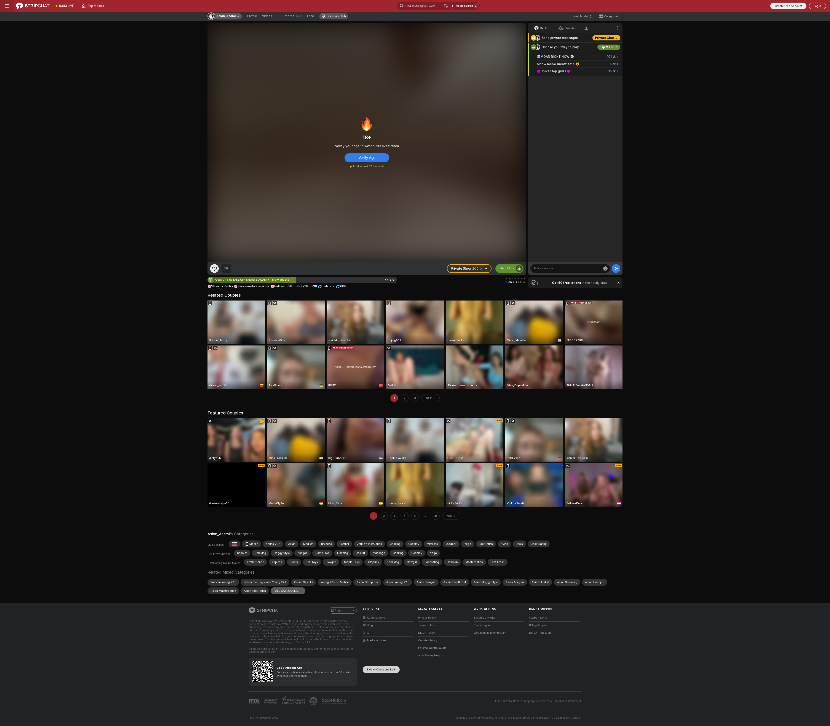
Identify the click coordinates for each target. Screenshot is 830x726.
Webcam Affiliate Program (490, 632)
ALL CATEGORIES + (288, 590)
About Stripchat (376, 617)
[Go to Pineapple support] (313, 701)
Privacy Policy (427, 617)
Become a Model (484, 617)
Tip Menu (607, 47)
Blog (370, 625)
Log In (818, 6)
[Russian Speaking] (234, 544)
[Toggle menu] (7, 6)
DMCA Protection (540, 632)
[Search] (446, 6)
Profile (252, 16)
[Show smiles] (605, 268)
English (339, 610)
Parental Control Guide (432, 647)
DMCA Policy (426, 632)
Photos (293, 16)
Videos (270, 16)
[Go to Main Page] (33, 6)
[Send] (616, 268)
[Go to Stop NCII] (334, 701)
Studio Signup (483, 625)
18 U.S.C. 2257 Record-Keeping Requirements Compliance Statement (538, 701)
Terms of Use (426, 625)
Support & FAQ (538, 617)
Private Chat (604, 38)
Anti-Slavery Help (429, 655)
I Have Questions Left (381, 669)
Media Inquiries (376, 640)
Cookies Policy (427, 640)
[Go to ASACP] (271, 701)
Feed (310, 16)
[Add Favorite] (214, 268)
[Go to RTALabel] (254, 701)
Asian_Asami (219, 534)
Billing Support (538, 625)
